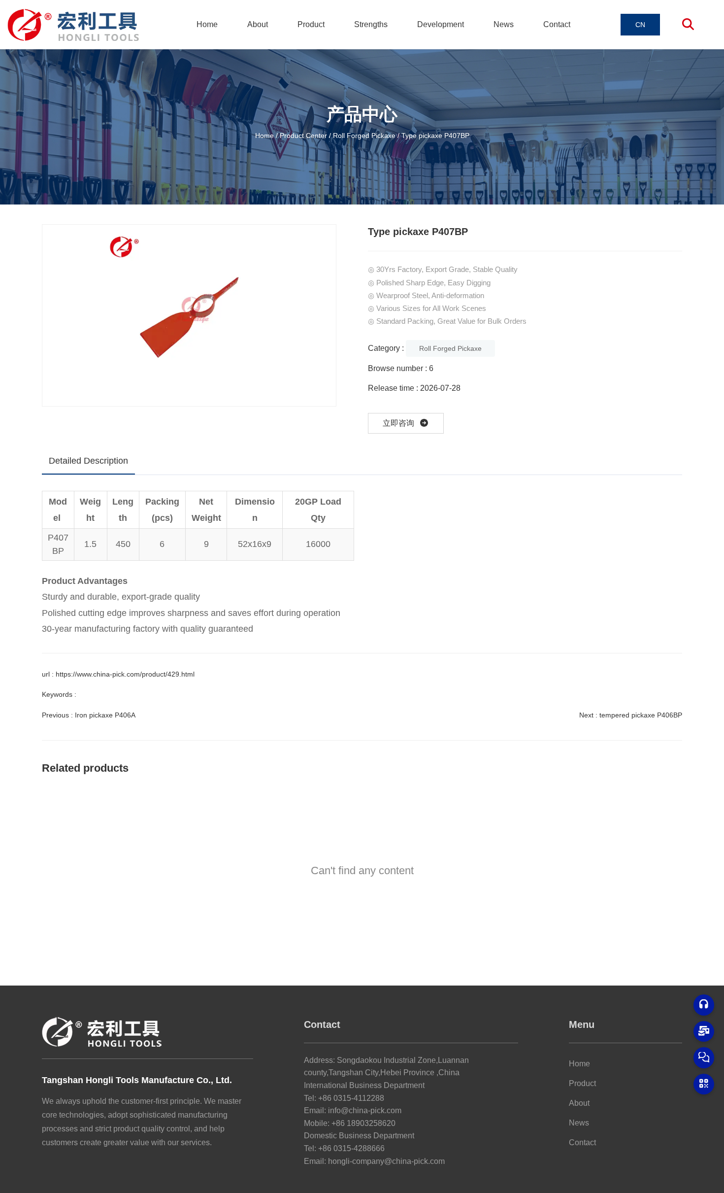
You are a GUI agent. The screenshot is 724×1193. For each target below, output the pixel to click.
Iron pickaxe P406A (105, 715)
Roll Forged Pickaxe (364, 135)
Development (440, 24)
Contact (556, 24)
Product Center (303, 135)
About (257, 24)
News (504, 24)
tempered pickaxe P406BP (640, 715)
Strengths (371, 24)
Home (207, 24)
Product (311, 24)
